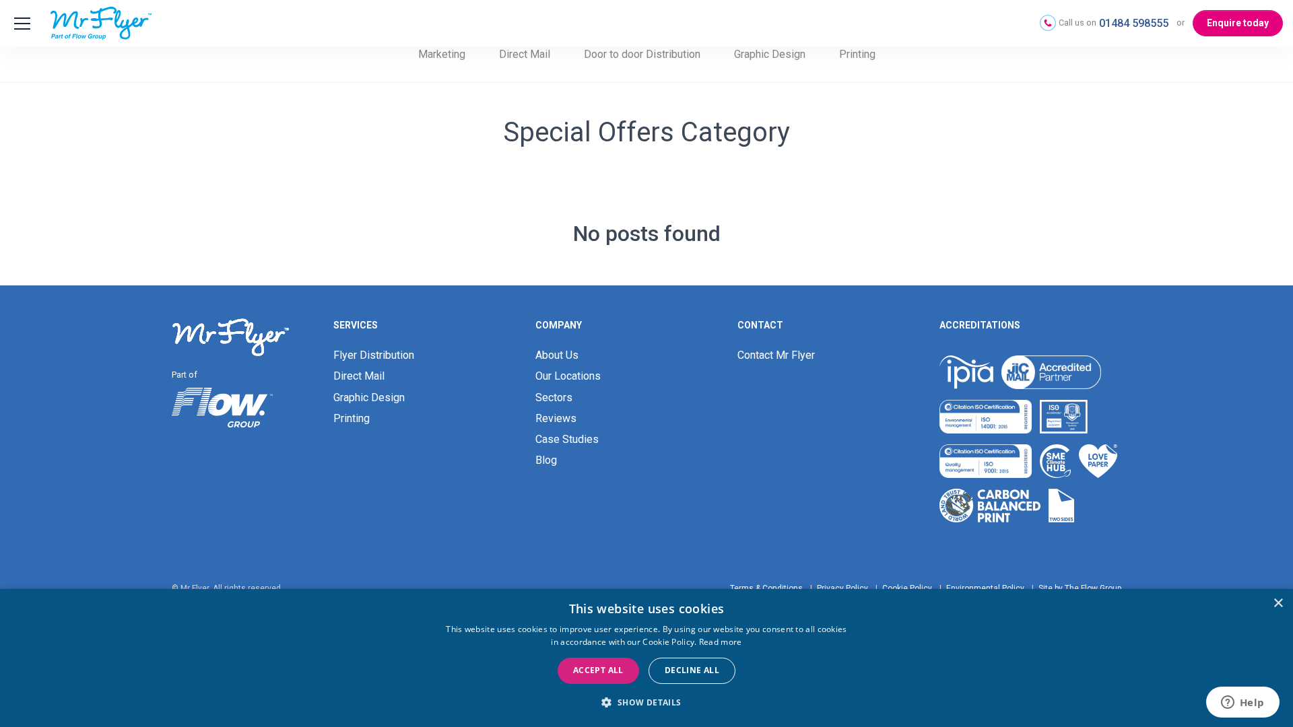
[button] (646, 702)
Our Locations (568, 376)
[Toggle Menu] (20, 23)
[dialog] (646, 658)
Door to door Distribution (642, 54)
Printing (857, 54)
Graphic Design (769, 54)
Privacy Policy (842, 588)
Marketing (441, 54)
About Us (556, 355)
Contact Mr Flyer (776, 355)
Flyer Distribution (373, 355)
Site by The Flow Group (1079, 588)
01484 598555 (1133, 23)
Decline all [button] (692, 670)
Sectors (553, 397)
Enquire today (1238, 23)
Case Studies (567, 439)
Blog (546, 460)
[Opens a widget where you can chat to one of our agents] (1242, 703)
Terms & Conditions (766, 588)
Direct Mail (524, 54)
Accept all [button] (598, 670)
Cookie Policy (907, 588)
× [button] (1278, 603)
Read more (720, 642)
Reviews (555, 418)
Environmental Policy (985, 588)
